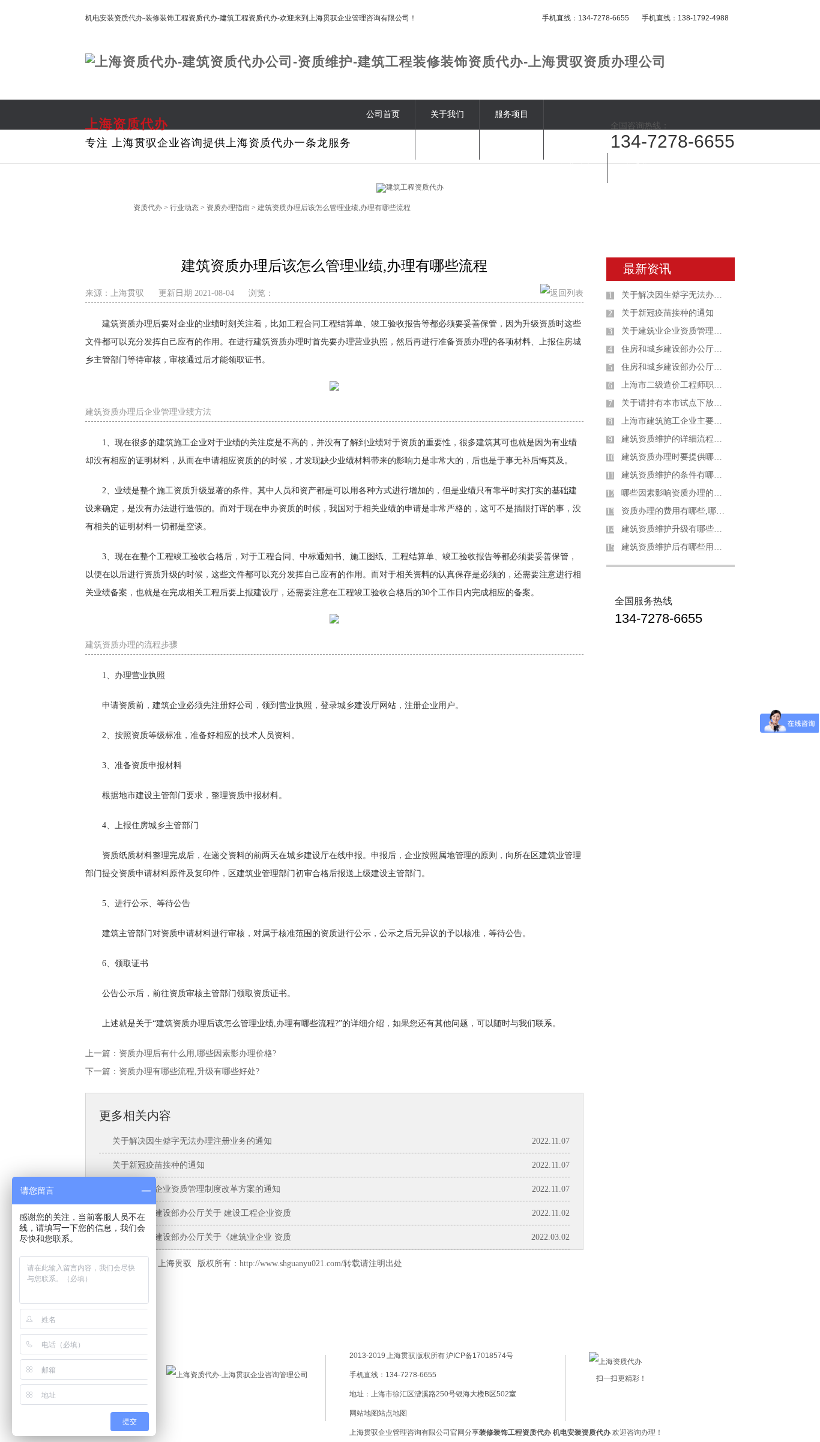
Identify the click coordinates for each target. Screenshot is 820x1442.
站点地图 (392, 1413)
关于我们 (447, 114)
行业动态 (575, 167)
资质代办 (147, 207)
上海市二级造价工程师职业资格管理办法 (675, 384)
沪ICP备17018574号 (479, 1355)
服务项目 (511, 114)
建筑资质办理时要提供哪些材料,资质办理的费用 (675, 456)
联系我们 (640, 167)
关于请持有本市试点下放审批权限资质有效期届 (675, 402)
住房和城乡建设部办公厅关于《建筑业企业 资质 (201, 1237)
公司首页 (383, 114)
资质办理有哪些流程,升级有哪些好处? (189, 1071)
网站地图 (363, 1413)
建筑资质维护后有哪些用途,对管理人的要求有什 (675, 546)
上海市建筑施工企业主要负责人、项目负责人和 (675, 420)
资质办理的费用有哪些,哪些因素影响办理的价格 (675, 510)
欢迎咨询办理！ (608, 1432)
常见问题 (511, 144)
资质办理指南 (228, 207)
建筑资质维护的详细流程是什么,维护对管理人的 (675, 438)
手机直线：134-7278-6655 (585, 18)
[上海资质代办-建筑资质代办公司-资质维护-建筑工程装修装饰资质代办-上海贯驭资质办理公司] (375, 61)
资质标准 (383, 144)
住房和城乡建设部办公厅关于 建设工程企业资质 (201, 1213)
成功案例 (447, 144)
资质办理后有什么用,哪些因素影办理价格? (197, 1053)
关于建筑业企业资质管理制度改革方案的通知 (196, 1189)
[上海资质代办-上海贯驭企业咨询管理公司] (237, 1375)
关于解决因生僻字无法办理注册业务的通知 (192, 1141)
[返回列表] (561, 293)
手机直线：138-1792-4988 (685, 18)
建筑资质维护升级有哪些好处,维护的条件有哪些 (675, 528)
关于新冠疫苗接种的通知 (158, 1165)
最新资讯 (647, 268)
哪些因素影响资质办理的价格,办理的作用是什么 (675, 492)
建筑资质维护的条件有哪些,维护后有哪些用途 (675, 474)
